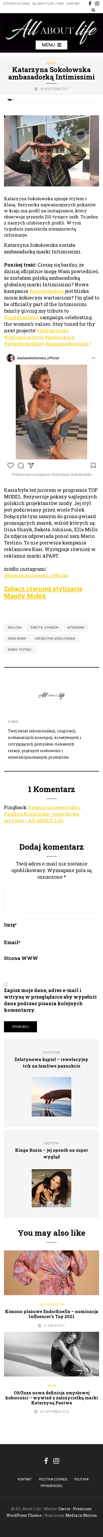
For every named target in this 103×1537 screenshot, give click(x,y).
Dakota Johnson (44, 627)
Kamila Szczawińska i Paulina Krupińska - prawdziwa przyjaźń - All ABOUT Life (42, 814)
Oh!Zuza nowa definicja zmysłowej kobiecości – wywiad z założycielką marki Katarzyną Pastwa (51, 1397)
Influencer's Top (52, 1304)
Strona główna (16, 4)
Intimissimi (75, 627)
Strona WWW (21, 958)
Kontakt (74, 4)
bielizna (14, 627)
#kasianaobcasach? (68, 344)
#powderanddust (24, 344)
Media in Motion (81, 1515)
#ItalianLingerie (24, 337)
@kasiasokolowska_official (36, 575)
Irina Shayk (17, 638)
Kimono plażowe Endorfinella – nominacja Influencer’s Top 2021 (51, 1314)
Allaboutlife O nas (48, 4)
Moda (51, 63)
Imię (10, 925)
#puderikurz (59, 337)
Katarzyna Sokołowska (55, 638)
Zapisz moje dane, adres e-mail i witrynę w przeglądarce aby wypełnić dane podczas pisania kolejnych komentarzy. (50, 1000)
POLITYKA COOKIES (53, 1479)
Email (12, 942)
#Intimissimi (53, 330)
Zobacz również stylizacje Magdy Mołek (43, 592)
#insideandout (46, 291)
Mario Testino (19, 650)
